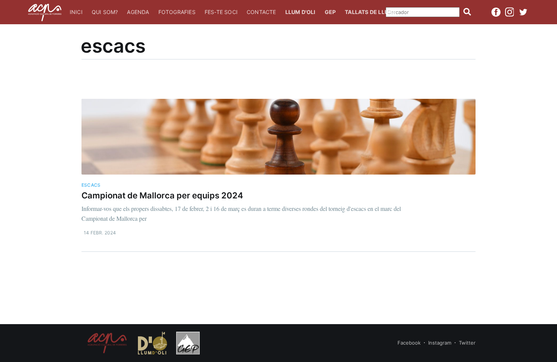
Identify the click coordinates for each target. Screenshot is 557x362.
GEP (330, 12)
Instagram (439, 343)
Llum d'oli (300, 12)
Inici (76, 12)
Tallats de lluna (370, 12)
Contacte (261, 12)
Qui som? (105, 12)
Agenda (138, 12)
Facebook (409, 343)
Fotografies (177, 12)
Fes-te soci (221, 12)
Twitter (467, 343)
